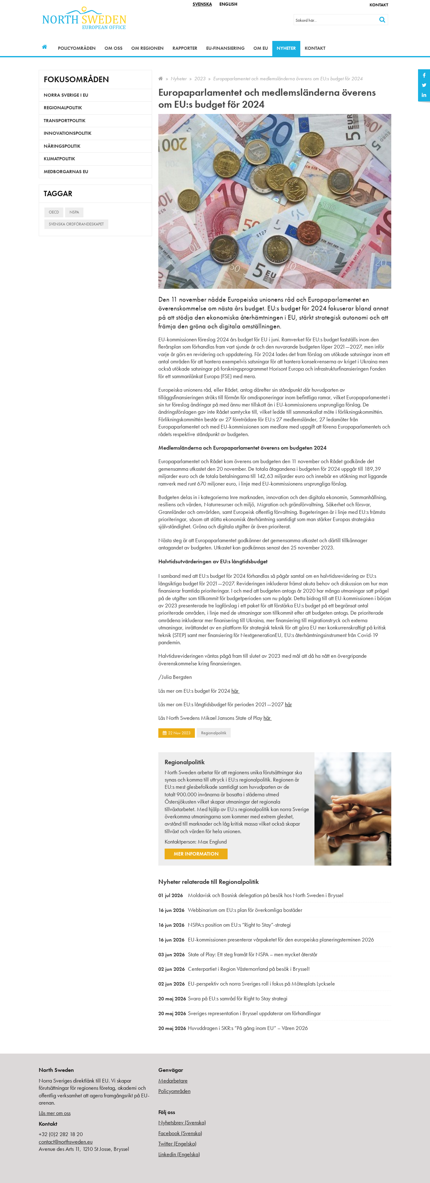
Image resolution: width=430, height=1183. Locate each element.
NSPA (74, 212)
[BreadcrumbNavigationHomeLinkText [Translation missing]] (160, 78)
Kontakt (379, 5)
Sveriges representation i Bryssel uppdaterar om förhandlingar (239, 1013)
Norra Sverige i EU (66, 95)
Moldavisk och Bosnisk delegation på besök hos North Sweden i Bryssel (250, 895)
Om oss (113, 48)
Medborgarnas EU (66, 171)
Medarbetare (173, 1080)
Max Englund (212, 841)
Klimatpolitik (59, 159)
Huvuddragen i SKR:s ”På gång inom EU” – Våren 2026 (233, 1028)
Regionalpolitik (213, 733)
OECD (54, 212)
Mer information (196, 853)
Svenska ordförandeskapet (76, 224)
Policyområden (77, 48)
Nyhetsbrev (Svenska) (182, 1122)
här (234, 690)
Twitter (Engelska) (177, 1143)
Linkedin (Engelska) (179, 1154)
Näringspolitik (62, 146)
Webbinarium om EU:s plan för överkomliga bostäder (230, 909)
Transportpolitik (65, 120)
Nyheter (286, 48)
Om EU (260, 48)
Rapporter (185, 48)
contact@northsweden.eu (66, 1141)
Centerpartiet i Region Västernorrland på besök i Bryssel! (234, 968)
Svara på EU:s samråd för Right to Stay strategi (222, 998)
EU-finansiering (225, 48)
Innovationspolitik (68, 133)
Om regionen (147, 48)
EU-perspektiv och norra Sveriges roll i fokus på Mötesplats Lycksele (246, 983)
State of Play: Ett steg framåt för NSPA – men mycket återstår (237, 954)
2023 (200, 78)
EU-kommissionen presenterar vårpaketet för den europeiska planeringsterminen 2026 (266, 939)
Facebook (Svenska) (180, 1133)
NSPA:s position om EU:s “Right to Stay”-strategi (224, 924)
